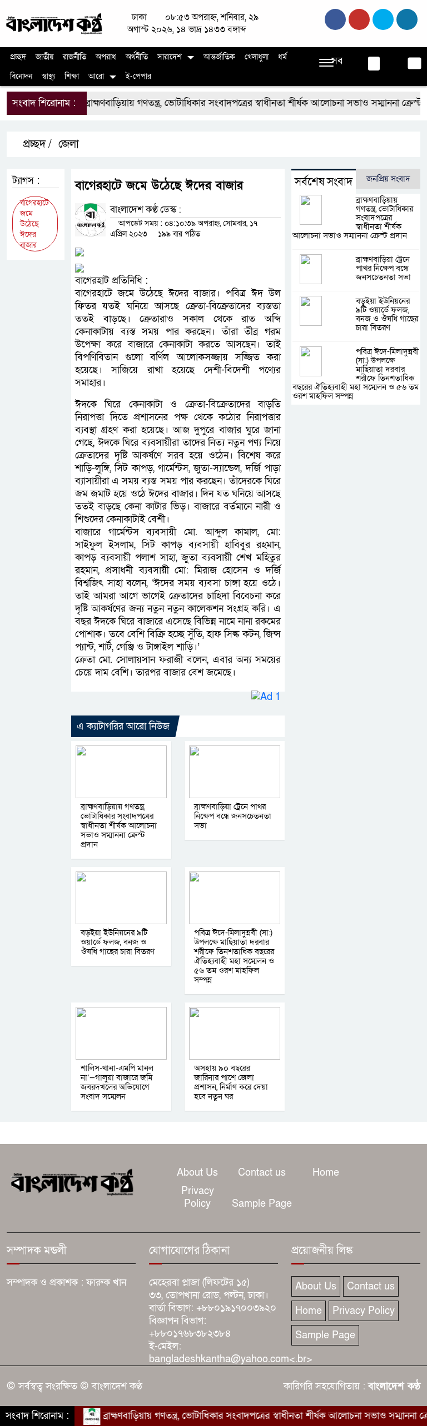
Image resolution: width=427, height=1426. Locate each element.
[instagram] (383, 19)
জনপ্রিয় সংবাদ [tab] (388, 178)
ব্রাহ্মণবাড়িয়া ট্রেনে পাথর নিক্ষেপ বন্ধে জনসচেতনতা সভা (232, 816)
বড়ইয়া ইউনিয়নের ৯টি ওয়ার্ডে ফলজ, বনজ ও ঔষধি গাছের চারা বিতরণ (118, 942)
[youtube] (407, 19)
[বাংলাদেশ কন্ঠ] (53, 23)
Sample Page (262, 1203)
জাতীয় (44, 57)
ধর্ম (282, 57)
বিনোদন (21, 76)
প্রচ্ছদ (18, 57)
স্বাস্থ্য (48, 76)
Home (325, 1172)
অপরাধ (106, 57)
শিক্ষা (71, 76)
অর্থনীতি (137, 57)
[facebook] (335, 19)
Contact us (262, 1172)
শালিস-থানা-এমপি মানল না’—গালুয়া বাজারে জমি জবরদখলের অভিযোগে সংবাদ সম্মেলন (117, 1082)
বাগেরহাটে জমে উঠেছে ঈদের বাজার (34, 224)
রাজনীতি (74, 57)
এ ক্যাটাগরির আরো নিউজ (123, 726)
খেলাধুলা (257, 57)
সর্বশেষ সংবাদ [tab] (323, 182)
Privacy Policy (197, 1197)
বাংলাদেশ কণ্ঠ (394, 1386)
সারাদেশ (169, 57)
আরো (96, 76)
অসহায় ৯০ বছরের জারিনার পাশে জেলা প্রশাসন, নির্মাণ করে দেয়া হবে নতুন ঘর (231, 1082)
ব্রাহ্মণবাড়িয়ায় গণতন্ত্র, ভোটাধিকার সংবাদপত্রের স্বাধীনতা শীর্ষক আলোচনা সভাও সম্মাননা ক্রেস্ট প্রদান (119, 825)
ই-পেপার (138, 76)
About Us (197, 1172)
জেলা (68, 144)
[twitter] (359, 19)
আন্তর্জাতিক (219, 57)
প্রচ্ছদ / (36, 144)
